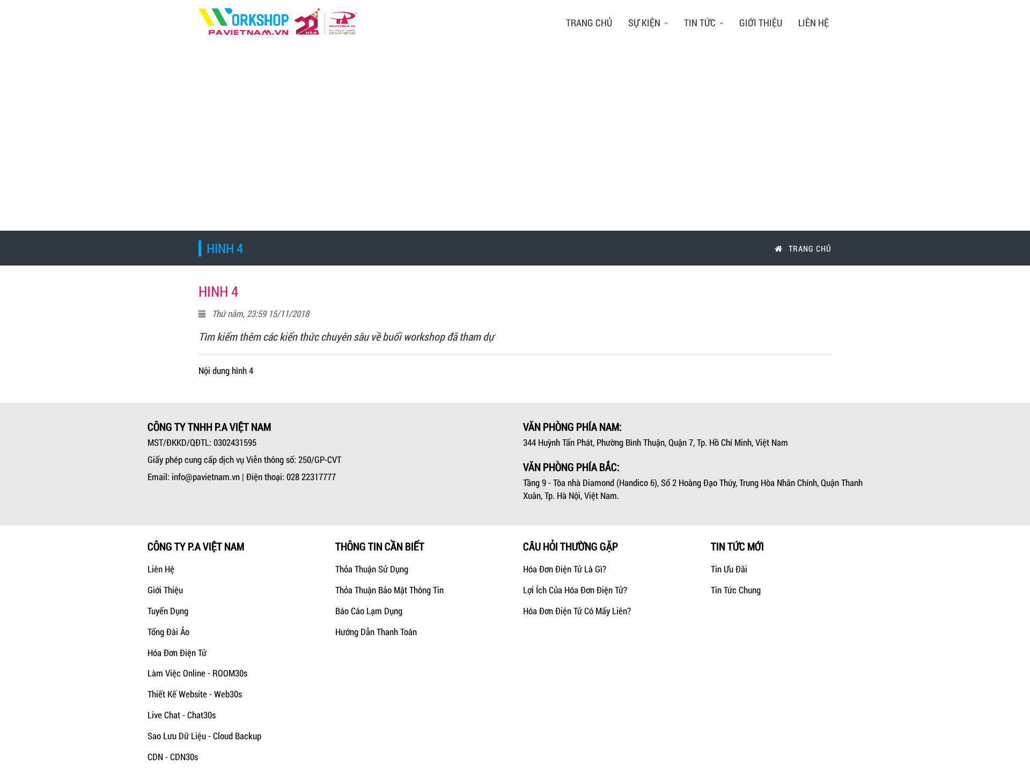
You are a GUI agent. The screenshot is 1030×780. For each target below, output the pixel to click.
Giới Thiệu (165, 590)
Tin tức (700, 22)
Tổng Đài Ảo (168, 632)
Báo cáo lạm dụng (368, 611)
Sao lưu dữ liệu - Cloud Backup (204, 736)
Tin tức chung (736, 590)
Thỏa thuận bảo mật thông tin (389, 590)
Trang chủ (589, 22)
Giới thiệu (760, 22)
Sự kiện (644, 22)
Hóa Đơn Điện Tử (177, 652)
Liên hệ (813, 22)
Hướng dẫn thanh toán (376, 632)
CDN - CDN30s (173, 756)
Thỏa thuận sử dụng (371, 569)
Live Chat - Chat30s (182, 715)
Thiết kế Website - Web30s (195, 694)
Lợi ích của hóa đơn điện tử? (575, 590)
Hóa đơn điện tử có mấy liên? (577, 611)
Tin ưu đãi (729, 569)
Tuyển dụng (168, 611)
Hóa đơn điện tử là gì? (564, 569)
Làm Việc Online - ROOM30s (197, 673)
